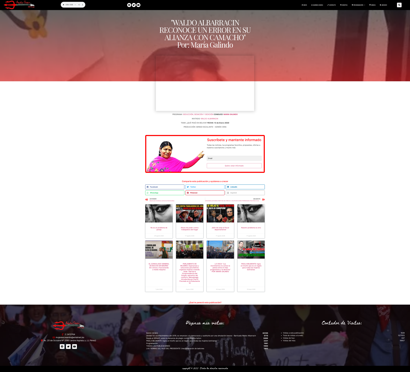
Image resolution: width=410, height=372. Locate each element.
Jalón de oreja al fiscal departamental (220, 229)
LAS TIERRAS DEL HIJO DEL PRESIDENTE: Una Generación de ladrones (175, 348)
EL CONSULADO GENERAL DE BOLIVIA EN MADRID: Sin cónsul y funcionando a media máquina (159, 267)
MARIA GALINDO (231, 114)
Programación (152, 343)
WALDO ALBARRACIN (209, 119)
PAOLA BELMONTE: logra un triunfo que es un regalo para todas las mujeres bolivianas (251, 267)
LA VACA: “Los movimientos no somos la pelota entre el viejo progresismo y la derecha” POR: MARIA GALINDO (220, 268)
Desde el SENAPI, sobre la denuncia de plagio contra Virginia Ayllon (173, 338)
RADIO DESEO (152, 333)
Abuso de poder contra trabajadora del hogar (189, 229)
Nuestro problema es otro (251, 228)
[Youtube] (138, 5)
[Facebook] (129, 5)
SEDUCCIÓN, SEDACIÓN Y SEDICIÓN (198, 114)
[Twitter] (134, 5)
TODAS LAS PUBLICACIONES (158, 346)
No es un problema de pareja (159, 229)
